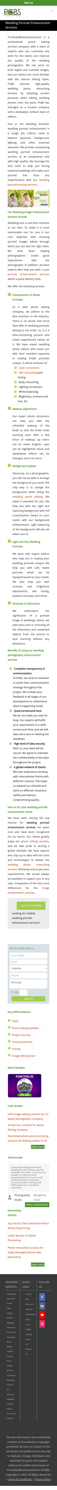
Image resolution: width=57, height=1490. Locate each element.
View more (37, 1146)
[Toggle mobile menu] (51, 11)
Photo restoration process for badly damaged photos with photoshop (25, 1252)
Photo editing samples (25, 1028)
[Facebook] (42, 1297)
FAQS (15, 1021)
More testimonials (37, 1204)
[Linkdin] (42, 1306)
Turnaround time (22, 1042)
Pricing (16, 1049)
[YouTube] (42, 1315)
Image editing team (23, 1055)
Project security (21, 1035)
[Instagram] (42, 1324)
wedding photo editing (27, 496)
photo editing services (35, 841)
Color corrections (29, 367)
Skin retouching (28, 372)
